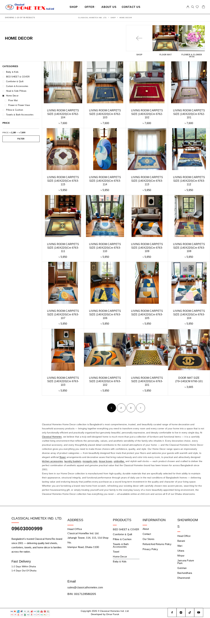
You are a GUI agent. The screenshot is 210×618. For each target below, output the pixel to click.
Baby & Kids (12, 72)
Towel (116, 551)
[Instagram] (181, 612)
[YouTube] (198, 612)
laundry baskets (72, 461)
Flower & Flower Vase (19, 105)
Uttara (180, 550)
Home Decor (12, 95)
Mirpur (180, 555)
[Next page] (140, 407)
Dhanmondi (183, 577)
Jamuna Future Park (185, 561)
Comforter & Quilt (15, 81)
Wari (179, 545)
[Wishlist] (197, 7)
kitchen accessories (52, 461)
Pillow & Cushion (14, 110)
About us (108, 7)
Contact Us (131, 7)
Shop (74, 7)
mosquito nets (90, 461)
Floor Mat (13, 100)
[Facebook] (172, 612)
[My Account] (188, 6)
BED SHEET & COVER (18, 76)
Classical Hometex (52, 436)
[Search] (192, 6)
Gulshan (182, 568)
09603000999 (26, 528)
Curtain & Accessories (17, 86)
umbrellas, (119, 461)
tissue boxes (105, 461)
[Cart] (203, 7)
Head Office (183, 536)
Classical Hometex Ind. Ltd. (92, 17)
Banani (181, 540)
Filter (21, 139)
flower (63, 457)
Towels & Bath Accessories (19, 114)
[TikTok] (189, 612)
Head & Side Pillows (16, 91)
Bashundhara (184, 573)
